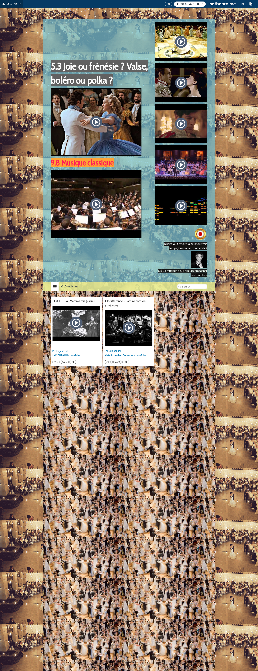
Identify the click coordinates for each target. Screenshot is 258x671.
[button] (250, 4)
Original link (62, 351)
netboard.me (222, 3)
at (66, 355)
